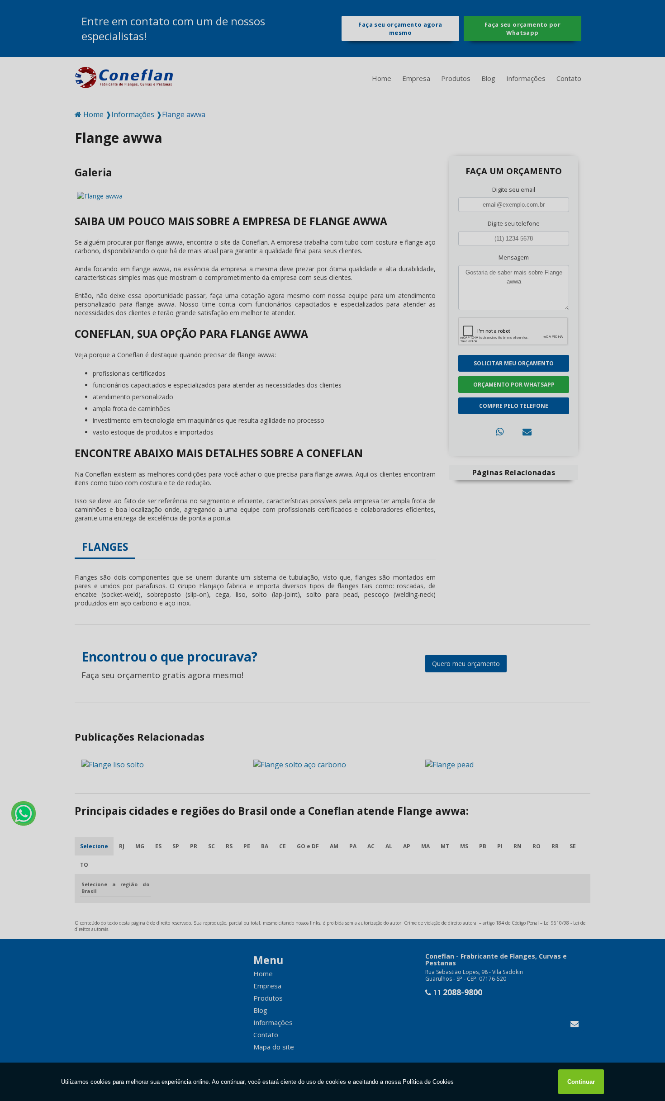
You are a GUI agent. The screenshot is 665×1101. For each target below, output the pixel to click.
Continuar (581, 1081)
